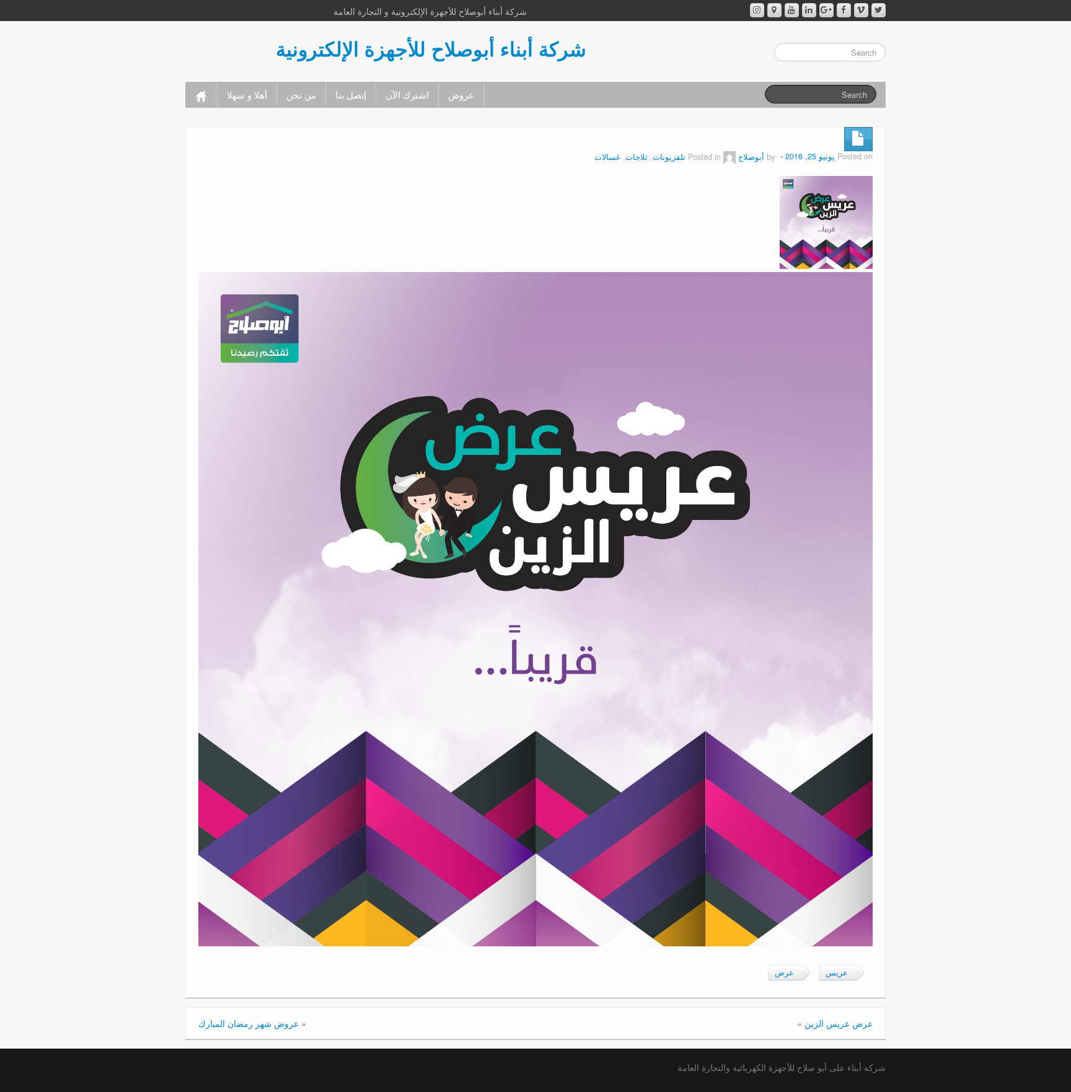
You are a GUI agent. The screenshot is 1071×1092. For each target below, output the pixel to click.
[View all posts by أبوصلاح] (729, 156)
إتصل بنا (350, 94)
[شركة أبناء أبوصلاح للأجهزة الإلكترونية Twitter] (878, 10)
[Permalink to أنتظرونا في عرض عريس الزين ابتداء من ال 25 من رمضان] (826, 221)
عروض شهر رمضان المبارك (248, 1023)
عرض (784, 972)
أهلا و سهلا (247, 94)
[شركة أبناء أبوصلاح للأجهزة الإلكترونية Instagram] (757, 10)
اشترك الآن (407, 94)
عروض (461, 94)
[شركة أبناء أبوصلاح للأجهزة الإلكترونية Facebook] (844, 10)
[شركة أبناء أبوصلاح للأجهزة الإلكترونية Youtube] (792, 10)
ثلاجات (636, 156)
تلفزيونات (669, 156)
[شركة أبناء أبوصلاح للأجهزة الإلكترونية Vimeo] (861, 10)
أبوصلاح (751, 156)
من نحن (301, 94)
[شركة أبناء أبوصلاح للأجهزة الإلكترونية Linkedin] (809, 10)
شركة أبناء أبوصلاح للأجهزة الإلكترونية (431, 48)
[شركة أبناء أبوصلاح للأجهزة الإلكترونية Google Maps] (774, 10)
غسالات (607, 156)
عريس (837, 972)
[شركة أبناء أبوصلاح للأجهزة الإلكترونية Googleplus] (826, 10)
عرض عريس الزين (838, 1023)
